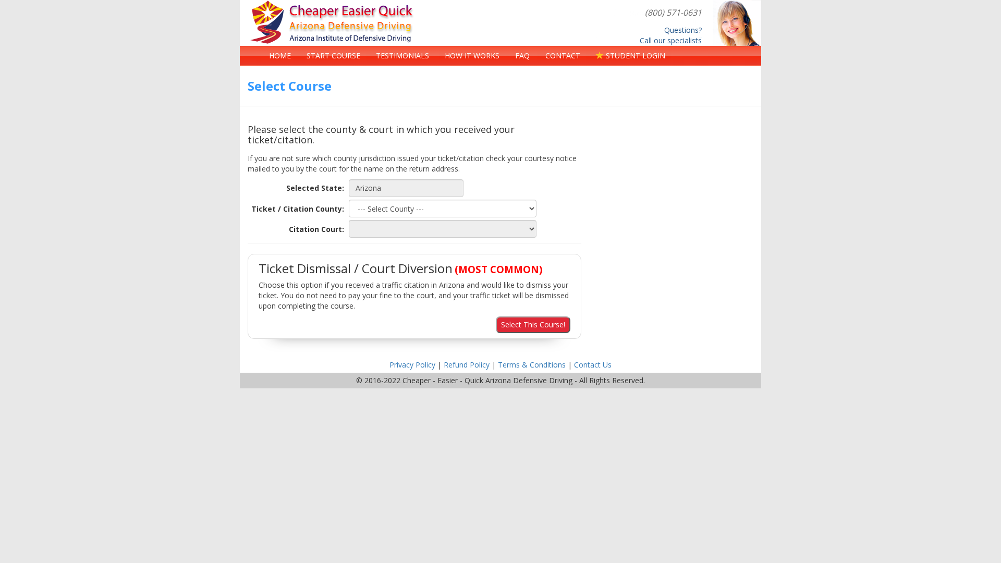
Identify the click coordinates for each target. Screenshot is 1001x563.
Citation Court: (316, 229)
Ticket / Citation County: (297, 209)
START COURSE (333, 55)
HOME (280, 55)
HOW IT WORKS (472, 55)
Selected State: (315, 188)
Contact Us (593, 365)
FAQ (522, 55)
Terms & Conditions (532, 365)
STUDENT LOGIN (634, 55)
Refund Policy (467, 365)
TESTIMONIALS (402, 55)
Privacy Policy (412, 365)
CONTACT (562, 55)
